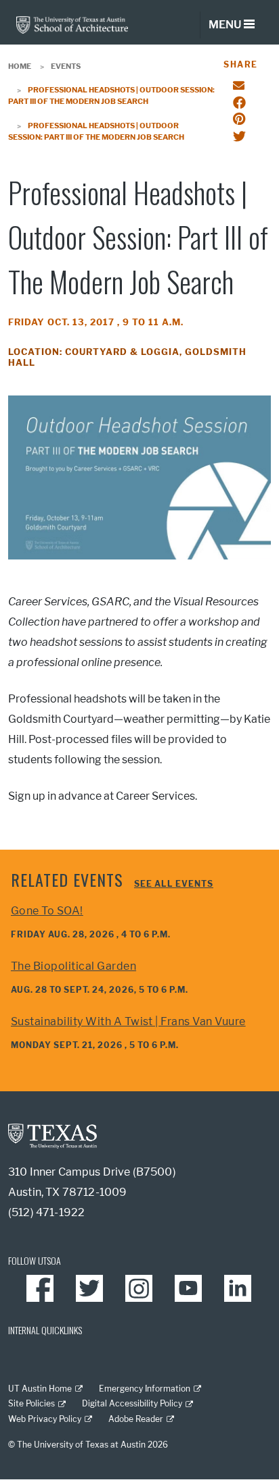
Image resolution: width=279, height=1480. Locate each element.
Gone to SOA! (47, 910)
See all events (173, 884)
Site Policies (31, 1403)
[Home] (72, 24)
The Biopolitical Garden (73, 966)
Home (19, 66)
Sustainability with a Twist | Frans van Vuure (128, 1021)
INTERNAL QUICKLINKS (45, 1330)
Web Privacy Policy (44, 1419)
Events (66, 66)
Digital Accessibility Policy (132, 1403)
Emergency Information (144, 1388)
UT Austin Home (40, 1388)
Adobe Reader (135, 1419)
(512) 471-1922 (46, 1212)
